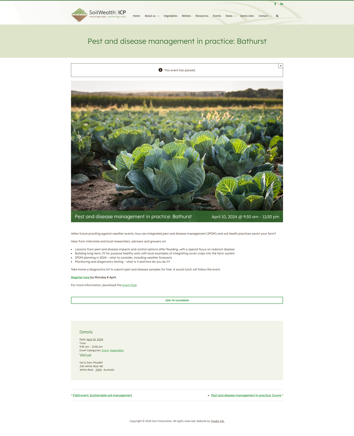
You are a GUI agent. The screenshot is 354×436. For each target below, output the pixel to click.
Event (105, 350)
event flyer (129, 285)
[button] (277, 15)
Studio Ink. (218, 421)
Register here (80, 277)
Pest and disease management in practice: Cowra (246, 395)
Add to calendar (177, 300)
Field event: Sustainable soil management (102, 395)
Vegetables (117, 350)
